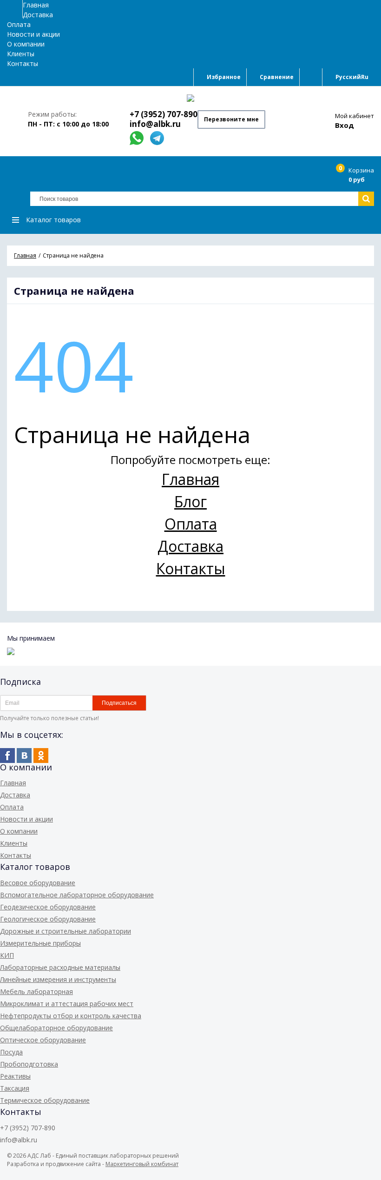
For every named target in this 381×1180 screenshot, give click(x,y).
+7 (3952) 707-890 (163, 114)
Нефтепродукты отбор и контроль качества (70, 1015)
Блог (190, 501)
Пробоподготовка (29, 1064)
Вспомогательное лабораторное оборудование (77, 894)
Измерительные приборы (40, 943)
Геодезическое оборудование (48, 906)
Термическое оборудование (45, 1100)
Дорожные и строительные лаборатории (65, 931)
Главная (36, 4)
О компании (26, 44)
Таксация (14, 1088)
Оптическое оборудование (43, 1039)
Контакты (22, 63)
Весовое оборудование (37, 882)
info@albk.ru (155, 124)
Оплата (19, 24)
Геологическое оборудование (48, 919)
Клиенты (20, 53)
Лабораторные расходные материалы (60, 967)
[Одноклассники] (40, 755)
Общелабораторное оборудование (56, 1027)
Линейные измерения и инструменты (58, 979)
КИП (7, 955)
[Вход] (311, 77)
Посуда (11, 1051)
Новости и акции (33, 34)
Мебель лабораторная (36, 991)
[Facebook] (7, 755)
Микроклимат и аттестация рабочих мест (66, 1003)
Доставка (38, 14)
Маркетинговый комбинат (141, 1164)
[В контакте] (24, 755)
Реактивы (15, 1076)
